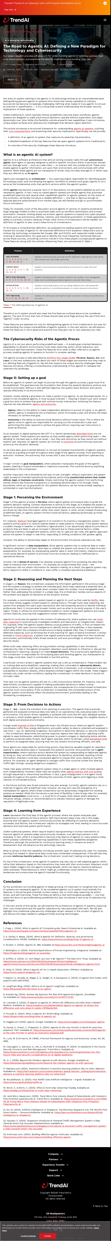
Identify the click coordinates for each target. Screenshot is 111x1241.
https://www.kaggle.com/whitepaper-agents (81, 1022)
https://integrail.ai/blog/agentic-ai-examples (26, 953)
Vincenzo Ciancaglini (69, 69)
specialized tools (98, 739)
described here (84, 433)
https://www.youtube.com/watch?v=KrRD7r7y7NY (47, 997)
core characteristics (19, 131)
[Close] (107, 1226)
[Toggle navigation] (105, 20)
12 (18, 262)
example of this (26, 725)
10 (10, 262)
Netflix (94, 600)
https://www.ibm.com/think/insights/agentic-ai (79, 945)
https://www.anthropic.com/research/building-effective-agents (37, 1137)
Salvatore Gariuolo (50, 69)
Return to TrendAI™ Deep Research (24, 31)
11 (14, 262)
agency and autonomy (44, 404)
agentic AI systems (83, 128)
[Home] (55, 1185)
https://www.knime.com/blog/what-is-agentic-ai (67, 939)
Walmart (22, 521)
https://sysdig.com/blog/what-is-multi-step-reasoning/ (32, 1090)
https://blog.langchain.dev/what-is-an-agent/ (27, 989)
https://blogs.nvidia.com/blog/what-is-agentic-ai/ (29, 1016)
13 (21, 262)
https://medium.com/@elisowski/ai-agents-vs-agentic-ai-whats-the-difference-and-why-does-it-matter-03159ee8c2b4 (51, 1006)
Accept (48, 1236)
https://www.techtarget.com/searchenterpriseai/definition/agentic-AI (39, 931)
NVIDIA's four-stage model (61, 358)
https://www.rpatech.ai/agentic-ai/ (21, 972)
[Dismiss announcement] (105, 3)
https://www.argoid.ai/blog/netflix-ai (22, 1082)
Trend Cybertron (24, 635)
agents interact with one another (84, 771)
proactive (68, 441)
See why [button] (8, 9)
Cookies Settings (28, 1236)
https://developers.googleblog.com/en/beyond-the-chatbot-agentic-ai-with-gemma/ (48, 1063)
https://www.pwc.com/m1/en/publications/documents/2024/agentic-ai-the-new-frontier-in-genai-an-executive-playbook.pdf (54, 1031)
